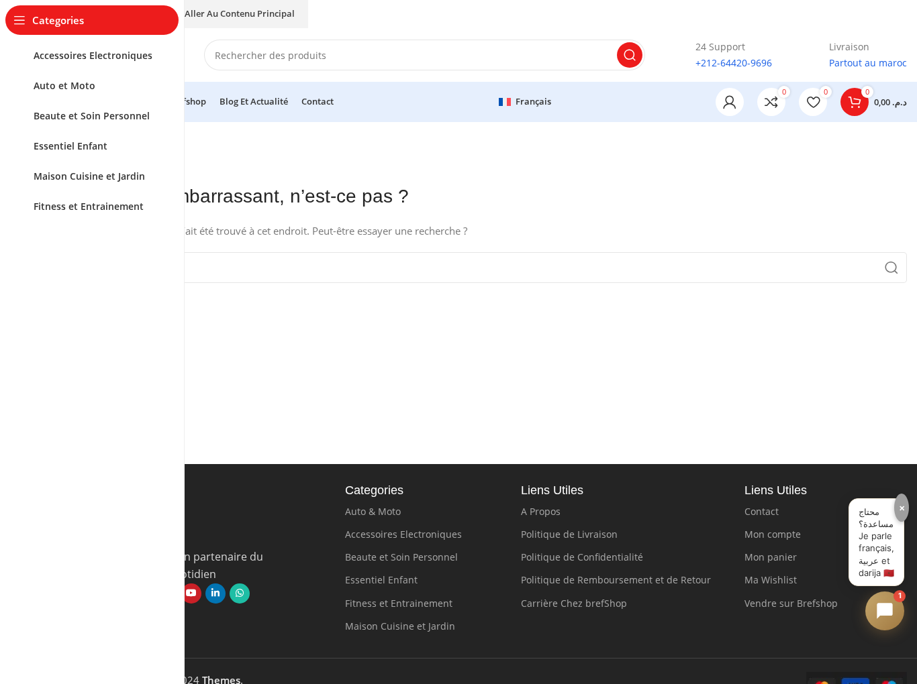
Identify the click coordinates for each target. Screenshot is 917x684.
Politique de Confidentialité (582, 557)
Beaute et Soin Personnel (401, 557)
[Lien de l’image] (191, 530)
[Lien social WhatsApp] (240, 593)
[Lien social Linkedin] (215, 593)
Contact (761, 511)
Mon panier (770, 557)
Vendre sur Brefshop (791, 603)
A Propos (541, 511)
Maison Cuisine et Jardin (400, 626)
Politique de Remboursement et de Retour (616, 579)
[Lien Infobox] (722, 55)
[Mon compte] (730, 102)
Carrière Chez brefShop (574, 603)
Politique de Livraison (569, 534)
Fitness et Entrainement (398, 603)
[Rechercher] (629, 55)
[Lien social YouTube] (191, 593)
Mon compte (772, 534)
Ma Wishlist (770, 579)
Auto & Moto (373, 511)
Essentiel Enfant (381, 579)
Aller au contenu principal (240, 13)
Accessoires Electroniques (403, 534)
